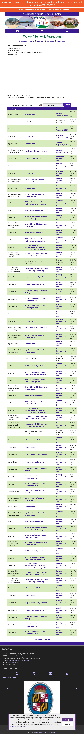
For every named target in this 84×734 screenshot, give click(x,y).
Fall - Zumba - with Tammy (34, 440)
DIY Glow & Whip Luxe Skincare (36, 151)
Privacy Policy (27, 726)
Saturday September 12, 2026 (61, 336)
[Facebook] (17, 673)
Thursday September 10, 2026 (61, 314)
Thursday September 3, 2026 (61, 166)
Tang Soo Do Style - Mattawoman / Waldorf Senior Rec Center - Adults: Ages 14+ (36, 247)
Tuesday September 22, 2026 (61, 603)
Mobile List (61, 41)
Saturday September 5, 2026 (61, 181)
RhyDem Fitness (30, 114)
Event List (50, 41)
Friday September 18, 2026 (61, 492)
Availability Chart (27, 41)
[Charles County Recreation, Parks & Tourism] (42, 22)
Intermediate (29, 136)
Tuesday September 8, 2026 (61, 277)
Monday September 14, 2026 (61, 440)
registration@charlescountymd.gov (19, 660)
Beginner (28, 129)
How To (75, 729)
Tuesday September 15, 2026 (61, 454)
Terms (8, 729)
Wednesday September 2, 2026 (61, 158)
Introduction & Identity (33, 158)
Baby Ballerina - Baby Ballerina (36, 277)
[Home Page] (17, 31)
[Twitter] (33, 673)
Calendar (40, 41)
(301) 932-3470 (13, 662)
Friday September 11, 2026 (61, 329)
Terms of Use (14, 726)
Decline (67, 724)
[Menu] (67, 31)
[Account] (42, 31)
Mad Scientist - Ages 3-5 (34, 210)
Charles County (9, 677)
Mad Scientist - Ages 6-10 (34, 232)
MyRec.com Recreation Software (46, 732)
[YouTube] (50, 673)
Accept (67, 720)
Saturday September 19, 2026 (61, 499)
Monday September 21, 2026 (61, 588)
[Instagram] (67, 673)
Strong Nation (30, 447)
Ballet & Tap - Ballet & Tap (34, 284)
